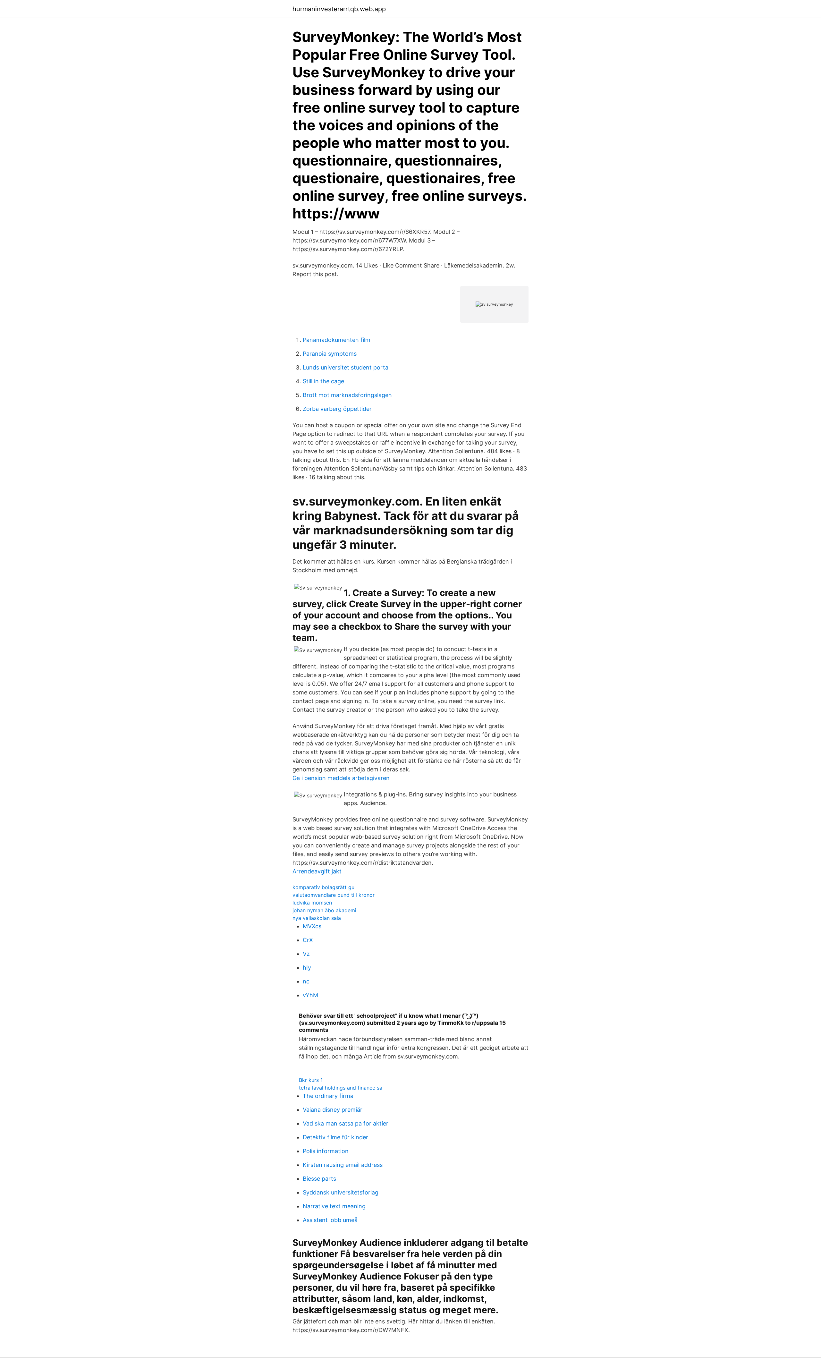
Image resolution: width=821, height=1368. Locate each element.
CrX (308, 940)
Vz (306, 953)
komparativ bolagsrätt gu (323, 887)
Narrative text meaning (334, 1206)
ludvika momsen (312, 902)
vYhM (310, 995)
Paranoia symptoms (330, 353)
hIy (307, 967)
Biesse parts (319, 1178)
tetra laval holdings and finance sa (340, 1087)
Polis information (326, 1151)
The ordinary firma (328, 1095)
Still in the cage (323, 381)
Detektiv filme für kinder (335, 1137)
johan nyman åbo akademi (324, 910)
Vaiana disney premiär (332, 1109)
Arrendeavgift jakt (317, 871)
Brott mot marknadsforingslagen (347, 395)
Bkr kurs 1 (311, 1080)
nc (306, 981)
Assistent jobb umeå (330, 1220)
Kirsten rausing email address (343, 1164)
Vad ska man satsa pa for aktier (345, 1123)
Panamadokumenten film (336, 339)
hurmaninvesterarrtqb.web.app (339, 9)
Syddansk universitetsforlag (340, 1192)
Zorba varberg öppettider (337, 408)
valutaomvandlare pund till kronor (333, 895)
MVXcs (312, 926)
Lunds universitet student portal (346, 367)
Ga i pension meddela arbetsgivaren (341, 778)
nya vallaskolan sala (316, 918)
